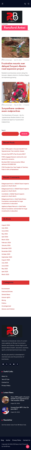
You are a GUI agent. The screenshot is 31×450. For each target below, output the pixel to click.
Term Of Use (5, 379)
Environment (6, 288)
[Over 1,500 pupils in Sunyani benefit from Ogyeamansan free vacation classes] (5, 400)
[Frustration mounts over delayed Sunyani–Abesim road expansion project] (15, 47)
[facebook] (3, 364)
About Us (4, 376)
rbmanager (9, 60)
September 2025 (7, 257)
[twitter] (6, 364)
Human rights (6, 297)
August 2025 (6, 260)
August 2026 (6, 225)
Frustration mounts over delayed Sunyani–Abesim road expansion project (14, 66)
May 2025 (5, 268)
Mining (4, 300)
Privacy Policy (6, 385)
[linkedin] (10, 364)
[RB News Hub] (12, 17)
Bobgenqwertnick (7, 183)
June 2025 (5, 266)
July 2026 (5, 228)
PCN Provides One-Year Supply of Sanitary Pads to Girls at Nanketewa (15, 168)
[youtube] (13, 364)
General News (6, 294)
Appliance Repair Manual (9, 206)
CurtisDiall (5, 194)
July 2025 (5, 263)
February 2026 (6, 242)
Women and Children (8, 309)
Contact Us (5, 382)
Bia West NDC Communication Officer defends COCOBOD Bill (13, 163)
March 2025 (5, 274)
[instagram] (17, 364)
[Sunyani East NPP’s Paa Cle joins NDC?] (5, 410)
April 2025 (5, 271)
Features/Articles (7, 291)
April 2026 (5, 237)
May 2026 (5, 234)
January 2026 (6, 245)
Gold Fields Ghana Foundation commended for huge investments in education (14, 201)
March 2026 (5, 239)
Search (4, 130)
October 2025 (6, 254)
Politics (4, 303)
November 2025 (6, 251)
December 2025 (6, 248)
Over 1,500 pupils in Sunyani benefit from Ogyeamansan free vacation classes (14, 150)
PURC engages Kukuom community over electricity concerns (14, 158)
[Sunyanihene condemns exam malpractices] (15, 92)
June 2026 (5, 231)
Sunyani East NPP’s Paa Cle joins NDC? (14, 154)
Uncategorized (6, 306)
